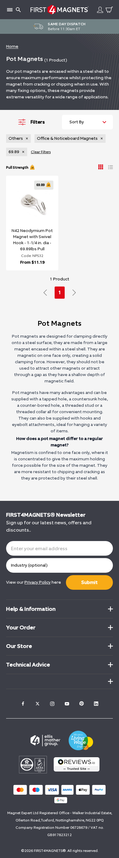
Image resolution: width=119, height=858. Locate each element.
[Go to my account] (100, 9)
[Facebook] (23, 704)
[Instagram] (52, 704)
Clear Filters (41, 151)
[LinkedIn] (96, 704)
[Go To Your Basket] (109, 9)
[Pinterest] (81, 704)
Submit (89, 582)
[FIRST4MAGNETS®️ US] (59, 9)
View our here (33, 582)
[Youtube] (67, 704)
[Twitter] (37, 704)
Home (12, 46)
